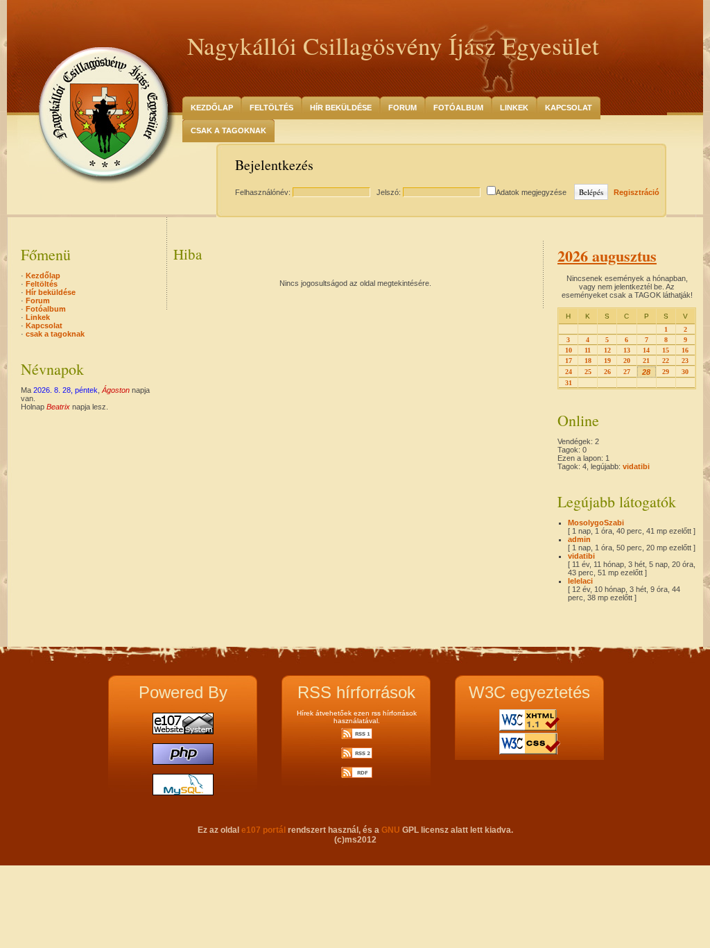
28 (646, 372)
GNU (390, 830)
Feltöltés (271, 107)
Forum (402, 107)
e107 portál (263, 830)
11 (588, 350)
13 (626, 350)
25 (588, 371)
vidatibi (636, 466)
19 (607, 360)
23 (685, 360)
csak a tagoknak (228, 130)
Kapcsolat (568, 107)
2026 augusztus (607, 255)
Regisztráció (636, 192)
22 (665, 360)
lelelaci (580, 581)
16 (685, 350)
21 (646, 360)
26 (607, 371)
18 (588, 360)
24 (568, 371)
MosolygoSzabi (596, 522)
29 (665, 371)
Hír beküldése (341, 107)
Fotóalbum (458, 107)
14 (646, 350)
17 (568, 360)
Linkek (514, 107)
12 (607, 350)
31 (568, 383)
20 (626, 360)
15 (665, 350)
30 (685, 371)
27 (626, 371)
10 (568, 350)
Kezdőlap (212, 107)
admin (579, 539)
